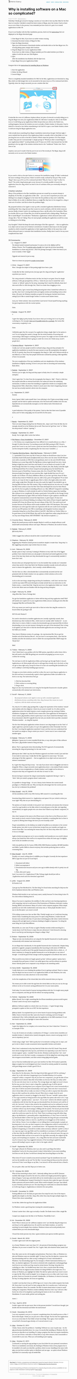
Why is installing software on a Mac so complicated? (37, 11)
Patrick (14, 312)
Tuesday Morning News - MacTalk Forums (27, 453)
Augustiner (54, 1374)
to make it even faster (37, 261)
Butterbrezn (46, 1374)
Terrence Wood (17, 345)
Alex (13, 1071)
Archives (66, 2)
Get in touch (38, 1369)
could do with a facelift (34, 247)
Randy (14, 421)
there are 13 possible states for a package (41, 321)
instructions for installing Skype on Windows (34, 65)
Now (52, 2)
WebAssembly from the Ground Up (48, 1364)
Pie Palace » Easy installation (22, 439)
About (48, 2)
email (43, 1376)
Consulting (58, 2)
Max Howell (16, 791)
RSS (39, 1376)
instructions (55, 32)
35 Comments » (22, 18)
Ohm (16, 1364)
